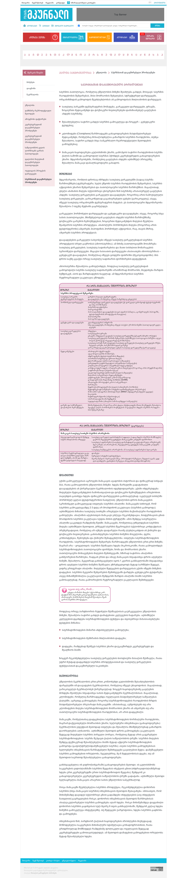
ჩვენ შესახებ (37, 3)
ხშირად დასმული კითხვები (83, 3)
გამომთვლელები (97, 37)
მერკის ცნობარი (150, 37)
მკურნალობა (32, 95)
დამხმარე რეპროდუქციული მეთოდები (38, 112)
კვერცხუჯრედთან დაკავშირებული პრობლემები (33, 128)
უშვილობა (29, 105)
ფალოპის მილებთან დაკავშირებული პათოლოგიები (34, 162)
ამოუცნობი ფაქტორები (35, 119)
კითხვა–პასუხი (53, 860)
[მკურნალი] (46, 14)
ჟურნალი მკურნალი (64, 26)
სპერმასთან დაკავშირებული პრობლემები (38, 180)
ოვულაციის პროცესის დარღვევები (35, 172)
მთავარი (26, 3)
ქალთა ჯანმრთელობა (75, 72)
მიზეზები (31, 82)
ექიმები (46, 26)
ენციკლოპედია (70, 37)
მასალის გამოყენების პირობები (44, 873)
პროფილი (159, 3)
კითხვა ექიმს (37, 37)
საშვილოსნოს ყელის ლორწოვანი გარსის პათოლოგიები (35, 151)
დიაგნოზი (31, 89)
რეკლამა (50, 3)
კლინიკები (32, 26)
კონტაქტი (60, 3)
